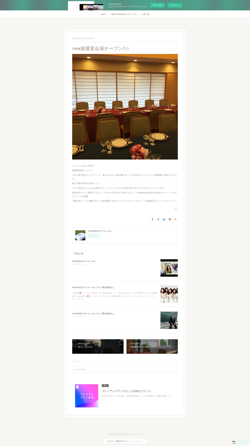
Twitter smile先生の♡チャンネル (124, 14)
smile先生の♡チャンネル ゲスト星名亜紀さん (93, 287)
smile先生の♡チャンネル (84, 261)
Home (103, 14)
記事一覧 (145, 14)
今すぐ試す (157, 5)
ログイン (175, 5)
